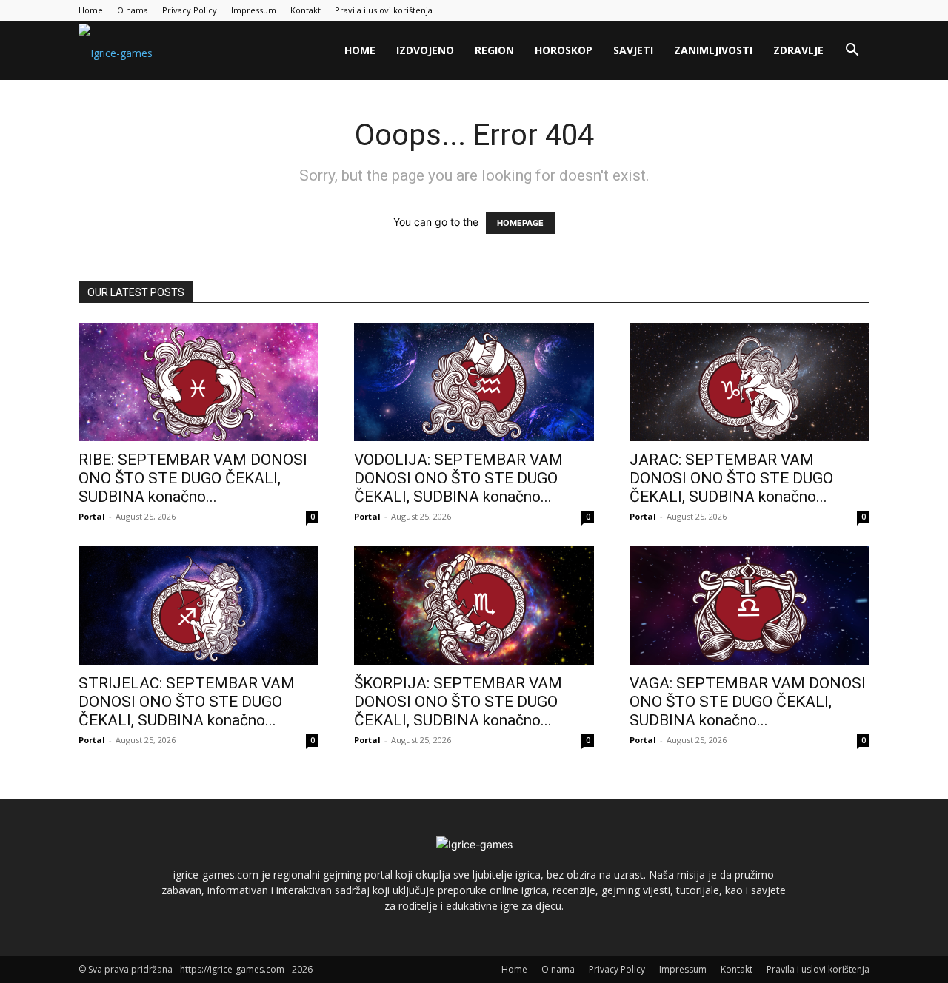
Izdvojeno (425, 50)
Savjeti (633, 50)
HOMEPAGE (520, 223)
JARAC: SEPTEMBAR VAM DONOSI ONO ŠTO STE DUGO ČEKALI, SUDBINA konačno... (731, 478)
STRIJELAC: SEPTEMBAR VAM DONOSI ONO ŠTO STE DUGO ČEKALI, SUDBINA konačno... (187, 701)
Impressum (253, 10)
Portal (92, 516)
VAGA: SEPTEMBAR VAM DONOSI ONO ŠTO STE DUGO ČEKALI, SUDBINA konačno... (748, 701)
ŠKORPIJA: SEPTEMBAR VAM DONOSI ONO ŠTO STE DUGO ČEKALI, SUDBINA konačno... (458, 701)
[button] (851, 51)
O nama (132, 10)
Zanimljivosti (713, 50)
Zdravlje (798, 50)
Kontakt (305, 10)
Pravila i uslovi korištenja (384, 10)
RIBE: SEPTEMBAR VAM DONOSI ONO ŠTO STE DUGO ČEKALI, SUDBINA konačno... (193, 478)
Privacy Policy (189, 10)
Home (91, 10)
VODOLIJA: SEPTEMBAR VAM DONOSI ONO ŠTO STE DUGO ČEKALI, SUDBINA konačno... (458, 478)
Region (494, 50)
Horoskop (563, 50)
